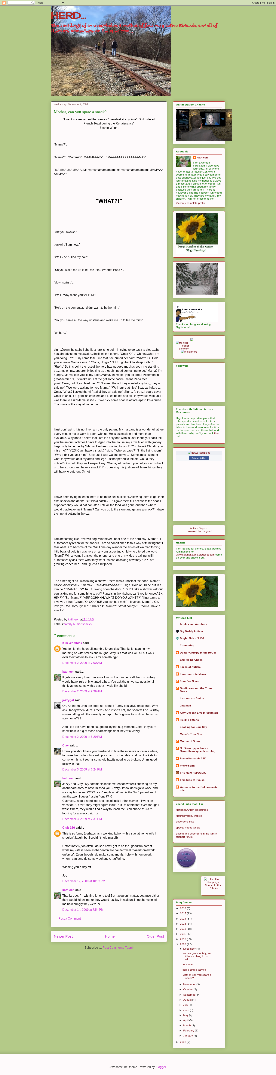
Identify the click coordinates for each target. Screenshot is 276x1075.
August (187, 999)
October (188, 989)
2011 (183, 933)
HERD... (69, 15)
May (186, 1015)
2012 (183, 928)
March (187, 1025)
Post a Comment (70, 918)
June (186, 1010)
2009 (183, 944)
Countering (187, 645)
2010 (183, 939)
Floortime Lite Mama (193, 673)
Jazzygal (185, 705)
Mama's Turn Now (191, 734)
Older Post (155, 936)
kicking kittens (189, 719)
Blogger (160, 1067)
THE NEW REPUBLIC (193, 772)
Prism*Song (187, 765)
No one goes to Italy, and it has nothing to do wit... (197, 956)
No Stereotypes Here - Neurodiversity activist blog (197, 750)
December (189, 948)
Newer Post (63, 936)
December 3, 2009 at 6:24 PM (82, 769)
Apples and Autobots (193, 624)
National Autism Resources (192, 809)
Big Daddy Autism (191, 631)
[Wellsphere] (189, 351)
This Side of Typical (192, 779)
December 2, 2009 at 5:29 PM (82, 736)
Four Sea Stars (189, 681)
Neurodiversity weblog (189, 815)
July (186, 1004)
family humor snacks (78, 624)
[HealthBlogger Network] (182, 348)
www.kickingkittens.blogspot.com (195, 554)
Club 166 (68, 827)
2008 (183, 1041)
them (217, 433)
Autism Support (199, 528)
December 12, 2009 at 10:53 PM (83, 881)
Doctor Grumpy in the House (198, 652)
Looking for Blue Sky (193, 726)
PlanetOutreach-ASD (193, 758)
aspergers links (185, 821)
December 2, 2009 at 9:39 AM (82, 691)
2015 (183, 913)
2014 (183, 918)
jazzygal (68, 700)
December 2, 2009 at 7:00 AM (82, 662)
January (188, 1035)
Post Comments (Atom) (118, 947)
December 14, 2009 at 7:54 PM (82, 909)
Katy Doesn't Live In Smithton (199, 712)
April (186, 1020)
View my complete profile (191, 202)
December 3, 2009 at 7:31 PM (82, 819)
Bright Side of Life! (192, 638)
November (189, 984)
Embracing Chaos (191, 659)
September (190, 994)
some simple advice (194, 969)
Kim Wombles (72, 643)
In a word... (189, 964)
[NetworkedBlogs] (199, 452)
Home (110, 936)
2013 (183, 923)
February (189, 1030)
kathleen (68, 671)
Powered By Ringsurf (199, 531)
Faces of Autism (190, 666)
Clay (65, 745)
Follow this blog (199, 458)
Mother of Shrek (190, 741)
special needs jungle (188, 827)
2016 (183, 908)
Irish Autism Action (192, 698)
